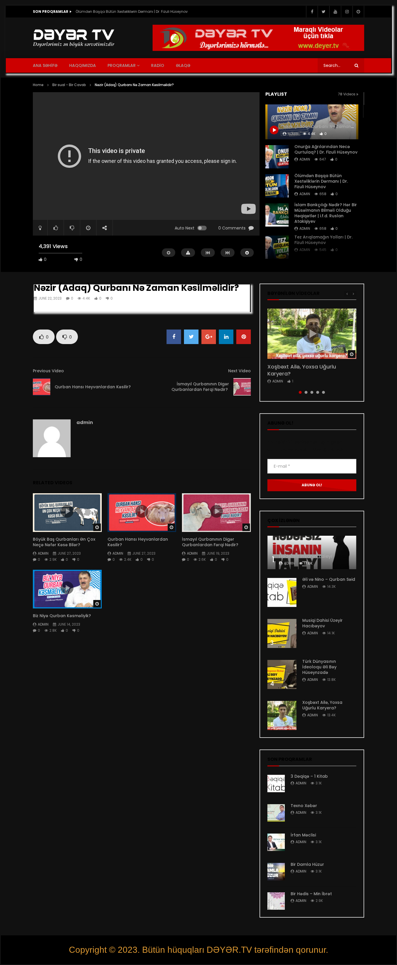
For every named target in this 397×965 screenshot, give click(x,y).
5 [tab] (323, 392)
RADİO (157, 65)
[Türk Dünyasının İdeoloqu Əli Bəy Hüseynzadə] (281, 674)
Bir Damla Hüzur (307, 864)
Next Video (239, 371)
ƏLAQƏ (183, 65)
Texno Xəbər (304, 806)
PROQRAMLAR (122, 65)
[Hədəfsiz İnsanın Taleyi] (311, 552)
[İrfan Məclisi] (276, 842)
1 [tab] (300, 392)
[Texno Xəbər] (276, 813)
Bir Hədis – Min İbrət (311, 894)
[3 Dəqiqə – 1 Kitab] (276, 783)
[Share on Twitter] (191, 337)
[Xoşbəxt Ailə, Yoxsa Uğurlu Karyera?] (281, 715)
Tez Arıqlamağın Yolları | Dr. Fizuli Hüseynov (323, 239)
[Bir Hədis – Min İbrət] (276, 901)
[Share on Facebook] (174, 337)
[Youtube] (335, 11)
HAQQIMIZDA (82, 65)
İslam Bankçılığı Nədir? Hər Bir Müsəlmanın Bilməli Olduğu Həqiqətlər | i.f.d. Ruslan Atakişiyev (134, 11)
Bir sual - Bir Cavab (69, 84)
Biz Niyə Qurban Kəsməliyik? (62, 616)
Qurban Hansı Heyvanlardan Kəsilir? (93, 387)
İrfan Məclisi (303, 835)
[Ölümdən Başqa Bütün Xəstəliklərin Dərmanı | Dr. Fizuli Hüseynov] (277, 185)
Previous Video (48, 371)
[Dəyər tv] (74, 38)
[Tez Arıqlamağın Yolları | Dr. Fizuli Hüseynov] (277, 247)
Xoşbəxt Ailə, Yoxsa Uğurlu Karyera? (301, 370)
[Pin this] (243, 337)
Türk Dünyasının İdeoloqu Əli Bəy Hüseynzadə (319, 666)
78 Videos (347, 94)
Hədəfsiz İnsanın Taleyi (305, 556)
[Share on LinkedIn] (226, 337)
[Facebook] (312, 11)
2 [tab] (306, 392)
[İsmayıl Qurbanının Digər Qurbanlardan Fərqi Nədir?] (242, 387)
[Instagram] (347, 11)
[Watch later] (358, 11)
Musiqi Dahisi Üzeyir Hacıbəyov (322, 623)
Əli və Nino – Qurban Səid (328, 579)
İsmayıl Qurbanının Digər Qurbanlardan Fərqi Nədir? (200, 386)
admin (304, 159)
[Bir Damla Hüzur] (276, 871)
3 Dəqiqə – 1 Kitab (309, 776)
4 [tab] (317, 392)
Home (38, 84)
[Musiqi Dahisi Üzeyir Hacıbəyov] (281, 633)
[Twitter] (323, 11)
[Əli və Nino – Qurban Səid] (281, 592)
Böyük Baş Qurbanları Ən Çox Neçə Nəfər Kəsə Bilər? (64, 542)
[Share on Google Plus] (208, 337)
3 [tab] (311, 392)
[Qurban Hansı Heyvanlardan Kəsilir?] (41, 387)
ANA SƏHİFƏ (45, 65)
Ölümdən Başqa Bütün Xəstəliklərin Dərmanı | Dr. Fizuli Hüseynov (321, 181)
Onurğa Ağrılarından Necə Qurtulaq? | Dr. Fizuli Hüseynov (325, 149)
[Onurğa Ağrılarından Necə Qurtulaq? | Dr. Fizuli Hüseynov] (277, 156)
